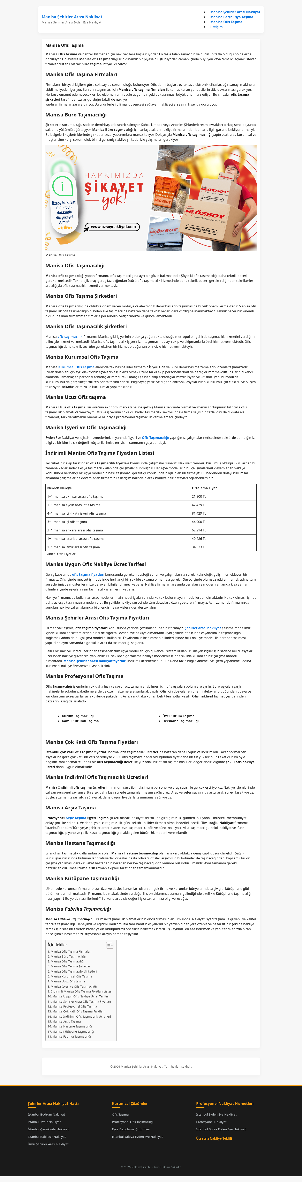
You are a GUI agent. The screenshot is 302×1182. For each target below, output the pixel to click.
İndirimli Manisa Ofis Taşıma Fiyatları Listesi (81, 991)
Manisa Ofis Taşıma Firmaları (71, 951)
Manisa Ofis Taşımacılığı (67, 961)
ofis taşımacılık (70, 336)
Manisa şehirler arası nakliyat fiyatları (95, 661)
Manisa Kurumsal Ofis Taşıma (71, 976)
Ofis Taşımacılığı (155, 437)
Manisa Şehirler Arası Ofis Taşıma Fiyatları (81, 1001)
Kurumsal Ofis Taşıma (76, 367)
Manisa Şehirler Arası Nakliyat (72, 17)
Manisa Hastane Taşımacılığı (72, 1026)
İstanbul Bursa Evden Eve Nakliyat (221, 1129)
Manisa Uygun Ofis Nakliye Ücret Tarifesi (80, 996)
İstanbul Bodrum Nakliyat (46, 1114)
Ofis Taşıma (120, 1114)
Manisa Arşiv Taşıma (66, 1021)
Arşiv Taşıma (76, 818)
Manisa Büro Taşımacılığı (68, 956)
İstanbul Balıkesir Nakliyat (47, 1136)
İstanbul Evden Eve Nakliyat (216, 1114)
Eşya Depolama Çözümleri (131, 1129)
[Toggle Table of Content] (107, 945)
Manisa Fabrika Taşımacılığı (71, 1036)
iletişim (216, 26)
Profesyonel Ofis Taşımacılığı (132, 1122)
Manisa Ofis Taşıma (226, 22)
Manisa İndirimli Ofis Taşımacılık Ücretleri (81, 1016)
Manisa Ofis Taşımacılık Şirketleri (74, 971)
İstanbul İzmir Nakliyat (44, 1122)
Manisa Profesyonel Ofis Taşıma (74, 1006)
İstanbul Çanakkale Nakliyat (48, 1129)
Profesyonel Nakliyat (211, 1122)
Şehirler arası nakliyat (203, 628)
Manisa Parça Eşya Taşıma (231, 17)
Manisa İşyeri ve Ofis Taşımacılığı (74, 986)
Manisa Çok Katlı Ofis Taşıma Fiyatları (78, 1011)
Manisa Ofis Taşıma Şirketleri (71, 966)
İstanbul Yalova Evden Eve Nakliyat (137, 1136)
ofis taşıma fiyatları (88, 574)
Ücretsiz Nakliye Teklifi (214, 1138)
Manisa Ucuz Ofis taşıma (68, 981)
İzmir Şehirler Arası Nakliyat (48, 1144)
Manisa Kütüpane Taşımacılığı (73, 1031)
